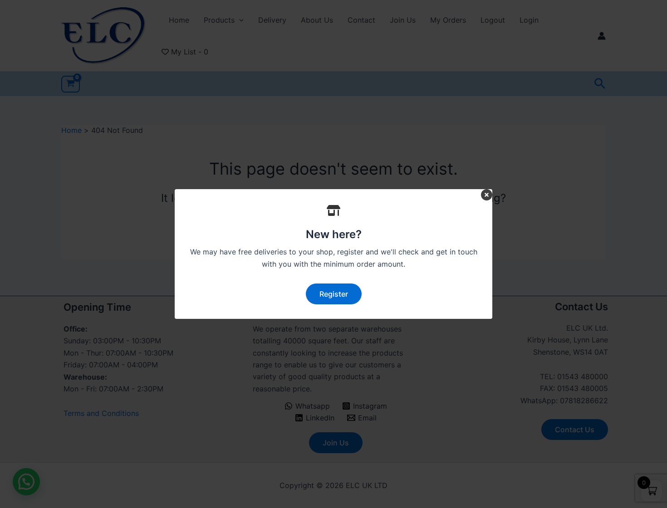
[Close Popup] (486, 195)
